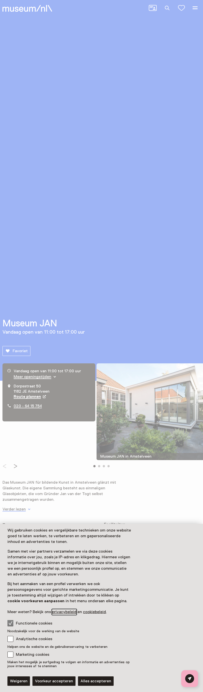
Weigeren (18, 681)
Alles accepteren (95, 681)
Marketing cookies (32, 654)
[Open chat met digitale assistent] (189, 678)
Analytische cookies (34, 639)
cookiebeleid (94, 612)
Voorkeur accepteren (54, 681)
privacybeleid (64, 612)
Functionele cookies (34, 623)
